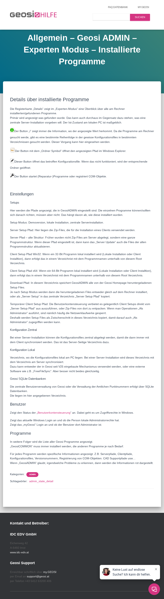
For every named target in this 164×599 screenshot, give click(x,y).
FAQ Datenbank (118, 7)
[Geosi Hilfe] (33, 15)
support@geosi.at (38, 576)
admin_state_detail (41, 481)
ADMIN (32, 474)
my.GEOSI (143, 7)
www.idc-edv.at (19, 552)
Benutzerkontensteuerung (54, 412)
